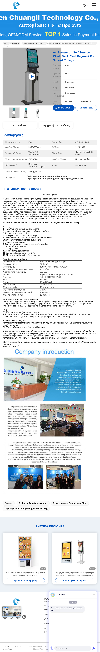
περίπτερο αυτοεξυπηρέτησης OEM (69, 503)
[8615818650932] (11, 616)
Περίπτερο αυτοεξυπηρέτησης (34, 43)
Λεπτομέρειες (20, 125)
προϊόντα (15, 43)
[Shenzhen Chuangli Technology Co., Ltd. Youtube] (5, 616)
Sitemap (19, 646)
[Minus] (93, 594)
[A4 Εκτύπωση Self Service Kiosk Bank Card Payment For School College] (32, 76)
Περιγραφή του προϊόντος (56, 125)
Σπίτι (6, 43)
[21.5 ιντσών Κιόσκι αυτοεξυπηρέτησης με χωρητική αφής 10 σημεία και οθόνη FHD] (25, 552)
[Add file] (51, 648)
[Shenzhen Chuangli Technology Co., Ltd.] (16, 5)
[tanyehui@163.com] (24, 616)
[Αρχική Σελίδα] (16, 605)
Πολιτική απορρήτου (7, 647)
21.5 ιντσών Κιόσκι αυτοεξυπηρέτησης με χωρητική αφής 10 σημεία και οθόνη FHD (25, 574)
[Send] (94, 648)
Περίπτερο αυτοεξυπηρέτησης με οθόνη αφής (26, 509)
